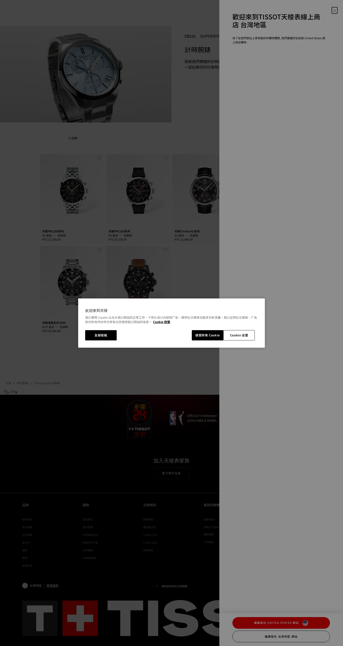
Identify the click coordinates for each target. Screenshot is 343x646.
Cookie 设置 (239, 335)
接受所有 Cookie (207, 335)
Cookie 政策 (161, 322)
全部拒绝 (100, 335)
